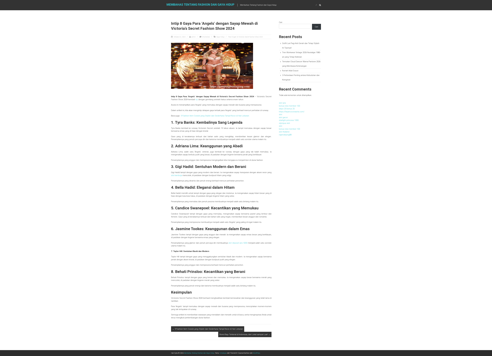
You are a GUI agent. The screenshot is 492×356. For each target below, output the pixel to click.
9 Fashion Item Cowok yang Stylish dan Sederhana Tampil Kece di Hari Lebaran (215, 116)
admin (193, 37)
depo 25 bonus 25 (287, 109)
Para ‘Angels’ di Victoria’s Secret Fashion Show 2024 (245, 37)
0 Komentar (206, 37)
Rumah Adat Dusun (290, 70)
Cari (280, 22)
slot (280, 114)
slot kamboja (176, 175)
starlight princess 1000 (289, 120)
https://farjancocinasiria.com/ (291, 112)
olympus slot (284, 123)
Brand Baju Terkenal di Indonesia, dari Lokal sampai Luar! (244, 334)
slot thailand (284, 132)
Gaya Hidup (220, 37)
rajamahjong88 (285, 135)
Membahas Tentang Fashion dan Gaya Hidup (200, 4)
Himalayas (223, 353)
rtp (196, 99)
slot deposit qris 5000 (237, 243)
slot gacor (283, 117)
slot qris (282, 103)
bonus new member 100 (289, 106)
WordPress (256, 353)
